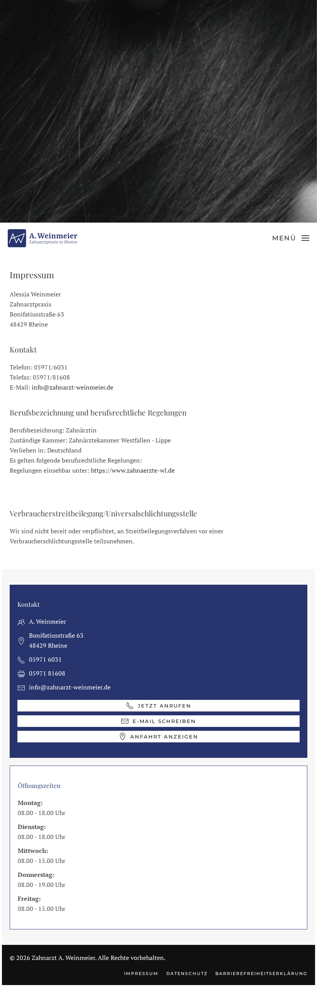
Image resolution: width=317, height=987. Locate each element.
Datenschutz (187, 973)
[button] (290, 238)
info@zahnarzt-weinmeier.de (72, 387)
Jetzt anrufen (164, 706)
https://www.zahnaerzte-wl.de (133, 470)
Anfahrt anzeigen (164, 736)
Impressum (141, 973)
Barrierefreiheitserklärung (261, 973)
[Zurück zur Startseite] (42, 238)
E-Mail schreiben (164, 721)
